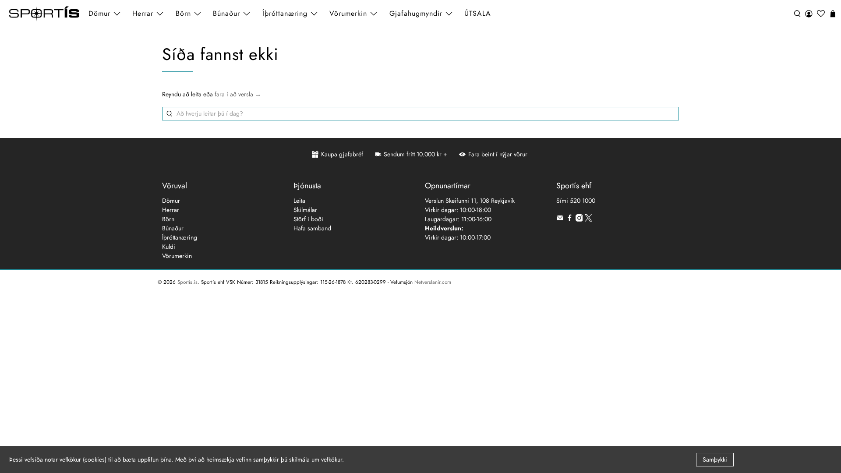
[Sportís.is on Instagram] (579, 219)
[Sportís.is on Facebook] (569, 219)
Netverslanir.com (432, 282)
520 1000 (582, 200)
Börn (168, 219)
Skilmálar (305, 209)
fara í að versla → (238, 94)
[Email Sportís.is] (560, 219)
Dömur (171, 200)
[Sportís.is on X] (588, 219)
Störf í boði (308, 219)
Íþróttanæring (284, 13)
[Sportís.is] (44, 13)
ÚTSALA (477, 13)
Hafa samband (312, 228)
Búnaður (173, 228)
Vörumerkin (348, 13)
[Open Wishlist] (821, 14)
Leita (299, 200)
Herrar (170, 209)
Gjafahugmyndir (415, 13)
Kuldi (168, 246)
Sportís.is (187, 282)
